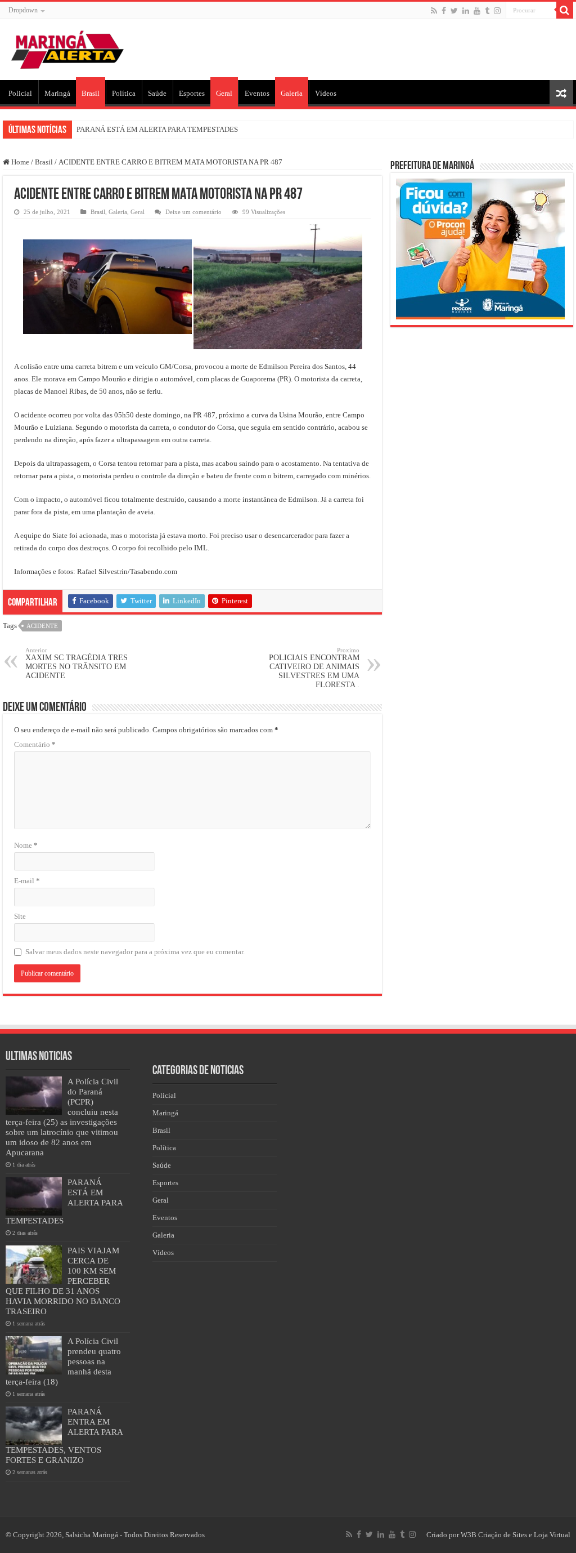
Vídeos (325, 93)
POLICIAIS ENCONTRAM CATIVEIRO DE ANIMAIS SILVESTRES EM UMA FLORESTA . (314, 668)
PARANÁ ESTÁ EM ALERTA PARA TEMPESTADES (157, 129)
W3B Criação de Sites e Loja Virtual (515, 1534)
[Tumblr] (487, 10)
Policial (20, 93)
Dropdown (23, 10)
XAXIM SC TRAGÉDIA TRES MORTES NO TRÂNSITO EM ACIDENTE (76, 663)
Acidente (42, 625)
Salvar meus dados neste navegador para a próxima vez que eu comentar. (135, 951)
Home (19, 162)
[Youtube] (477, 10)
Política (124, 93)
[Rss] (434, 10)
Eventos (257, 93)
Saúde (157, 93)
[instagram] (497, 10)
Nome (26, 845)
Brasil (91, 93)
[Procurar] (564, 10)
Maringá (57, 93)
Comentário (35, 744)
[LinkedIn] (465, 10)
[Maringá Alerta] (67, 47)
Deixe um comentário (193, 211)
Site (20, 916)
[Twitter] (454, 10)
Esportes (192, 93)
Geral (224, 93)
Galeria (292, 93)
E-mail (27, 880)
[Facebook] (443, 10)
